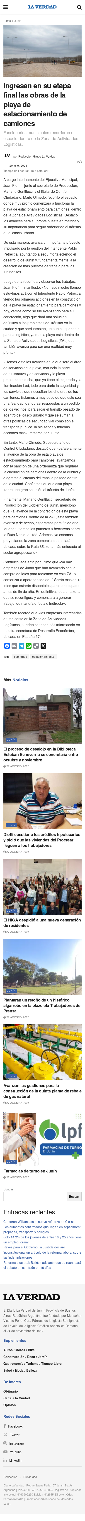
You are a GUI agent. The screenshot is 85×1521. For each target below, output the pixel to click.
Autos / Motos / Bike (19, 1350)
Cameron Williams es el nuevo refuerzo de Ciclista (39, 1221)
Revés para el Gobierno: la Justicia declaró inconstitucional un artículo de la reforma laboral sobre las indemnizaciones (42, 1252)
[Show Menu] (5, 7)
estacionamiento (43, 656)
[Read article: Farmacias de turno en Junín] (42, 1138)
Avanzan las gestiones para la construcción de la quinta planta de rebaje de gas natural (42, 1090)
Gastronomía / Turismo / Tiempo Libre (32, 1363)
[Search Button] (79, 7)
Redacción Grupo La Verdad (36, 156)
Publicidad (30, 1477)
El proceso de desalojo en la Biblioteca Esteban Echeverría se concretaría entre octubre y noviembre (40, 754)
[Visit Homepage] (42, 7)
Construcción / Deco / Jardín (25, 1356)
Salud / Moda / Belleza (20, 1370)
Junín (18, 21)
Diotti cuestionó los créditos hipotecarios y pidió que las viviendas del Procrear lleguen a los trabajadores (41, 839)
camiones (20, 656)
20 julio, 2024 (18, 165)
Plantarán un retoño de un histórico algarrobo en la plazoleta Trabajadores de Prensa (41, 1005)
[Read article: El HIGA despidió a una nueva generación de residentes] (42, 887)
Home (7, 21)
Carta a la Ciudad (16, 1398)
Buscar (8, 1189)
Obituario (10, 1391)
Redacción (10, 1477)
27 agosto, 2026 (17, 766)
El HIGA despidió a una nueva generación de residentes (42, 922)
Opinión (9, 1405)
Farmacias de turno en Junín (30, 1171)
